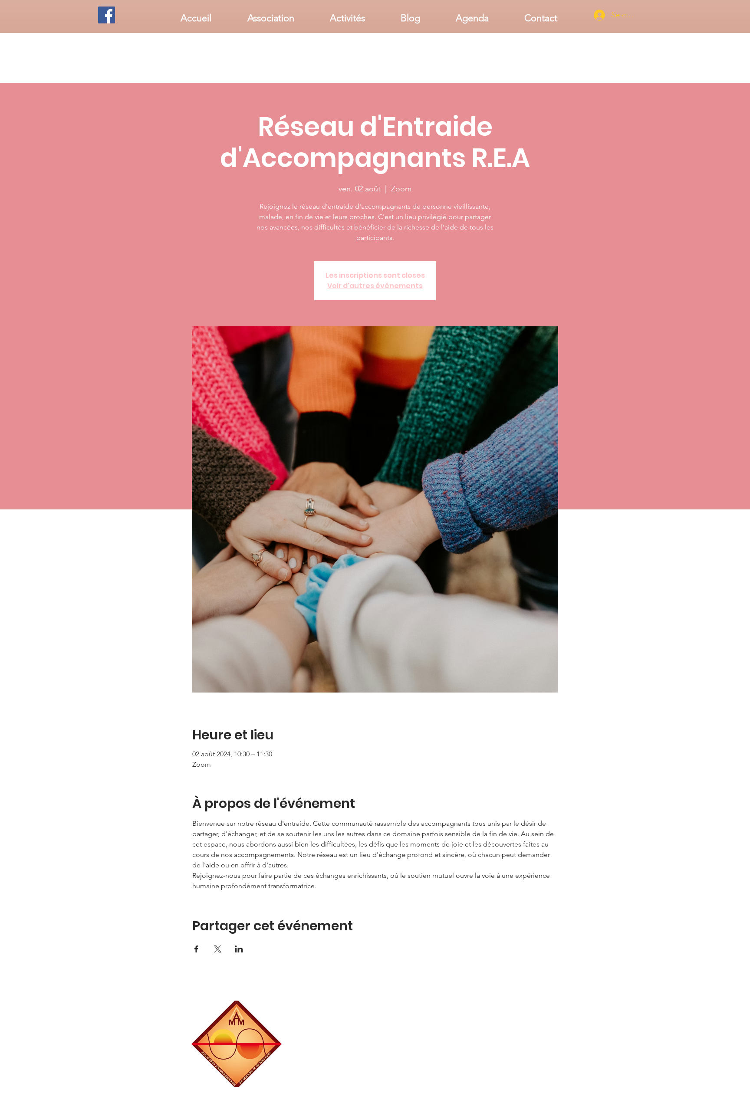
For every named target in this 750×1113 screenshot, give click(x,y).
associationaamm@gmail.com (524, 1083)
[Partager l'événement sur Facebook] (196, 949)
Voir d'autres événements (375, 286)
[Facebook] (106, 15)
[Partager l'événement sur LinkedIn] (239, 949)
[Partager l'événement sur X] (218, 949)
